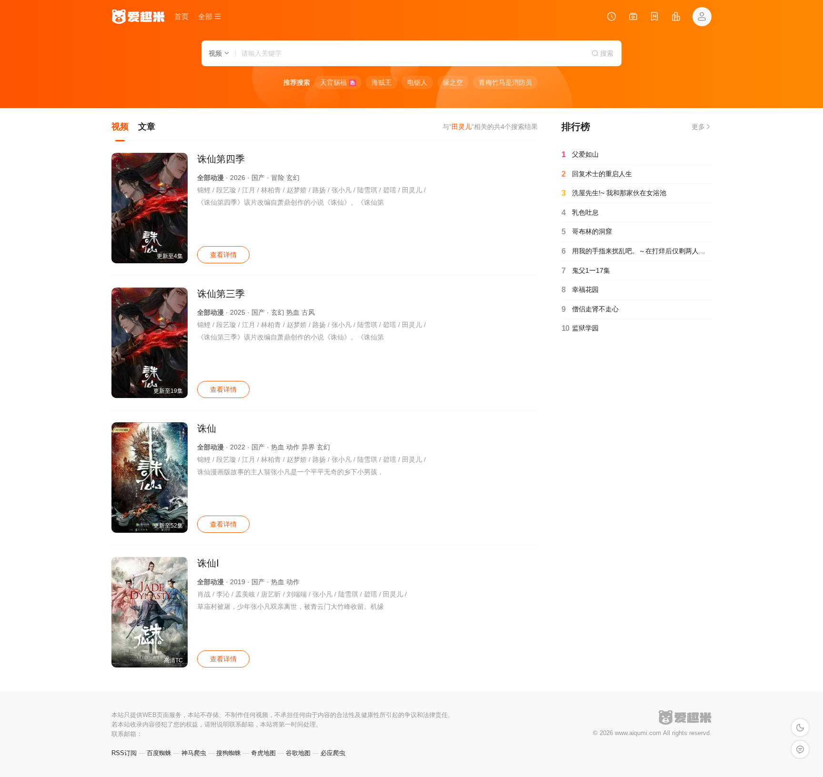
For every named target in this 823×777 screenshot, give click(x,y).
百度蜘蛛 (159, 753)
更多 (698, 126)
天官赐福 (337, 82)
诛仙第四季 (221, 159)
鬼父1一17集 (586, 271)
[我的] (702, 16)
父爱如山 (580, 154)
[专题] (633, 17)
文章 (146, 126)
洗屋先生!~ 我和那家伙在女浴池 (614, 193)
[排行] (676, 17)
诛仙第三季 (221, 294)
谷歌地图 (298, 753)
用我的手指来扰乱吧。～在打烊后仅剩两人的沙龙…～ (637, 251)
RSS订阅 (124, 753)
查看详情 (223, 255)
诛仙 (206, 428)
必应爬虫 (333, 753)
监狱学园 (580, 328)
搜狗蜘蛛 (228, 753)
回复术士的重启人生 (597, 174)
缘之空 (453, 82)
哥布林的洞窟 (587, 232)
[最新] (654, 17)
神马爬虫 (193, 753)
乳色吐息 (580, 213)
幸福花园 (580, 290)
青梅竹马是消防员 (505, 82)
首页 (181, 16)
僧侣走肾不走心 (590, 309)
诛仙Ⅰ (208, 563)
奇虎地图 (263, 753)
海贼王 (381, 82)
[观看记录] (611, 17)
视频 (120, 126)
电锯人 (417, 82)
